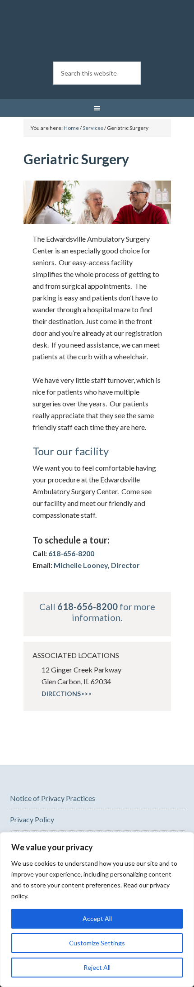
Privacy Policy (32, 819)
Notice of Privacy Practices (52, 798)
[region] (97, 909)
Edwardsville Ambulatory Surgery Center (97, 31)
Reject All (97, 967)
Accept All (97, 918)
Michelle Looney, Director (97, 565)
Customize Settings (97, 943)
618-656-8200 (71, 553)
